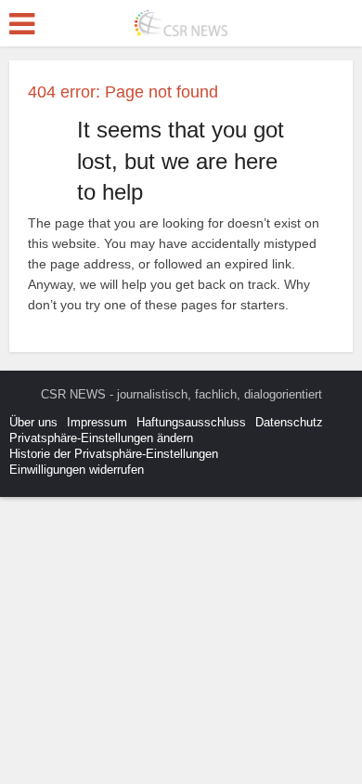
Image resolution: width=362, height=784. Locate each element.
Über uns (33, 422)
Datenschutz (289, 422)
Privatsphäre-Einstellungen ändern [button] (101, 438)
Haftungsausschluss (191, 422)
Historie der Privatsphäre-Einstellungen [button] (113, 454)
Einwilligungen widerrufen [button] (76, 470)
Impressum (97, 422)
